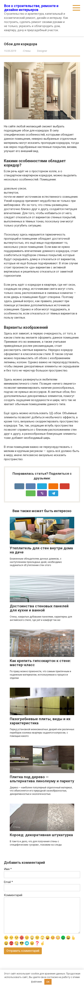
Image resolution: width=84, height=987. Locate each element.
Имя (8, 869)
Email (8, 882)
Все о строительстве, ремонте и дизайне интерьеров (31, 8)
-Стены (26, 50)
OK (48, 981)
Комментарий (13, 895)
